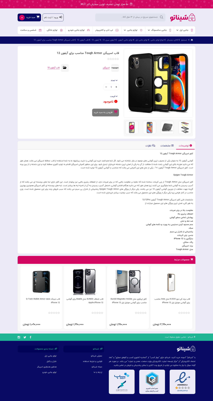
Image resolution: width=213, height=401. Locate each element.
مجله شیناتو (97, 367)
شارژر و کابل (51, 361)
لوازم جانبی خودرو (77, 30)
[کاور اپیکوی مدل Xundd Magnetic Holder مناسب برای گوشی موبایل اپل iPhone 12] (128, 282)
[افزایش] (116, 87)
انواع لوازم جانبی (157, 40)
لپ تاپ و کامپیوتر (104, 30)
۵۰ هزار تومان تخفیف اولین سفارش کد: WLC (105, 4)
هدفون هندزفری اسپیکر (46, 367)
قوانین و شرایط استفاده (92, 361)
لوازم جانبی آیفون (125, 40)
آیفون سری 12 (109, 40)
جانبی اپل (185, 30)
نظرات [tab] (148, 145)
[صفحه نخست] (192, 40)
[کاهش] (106, 87)
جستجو (184, 40)
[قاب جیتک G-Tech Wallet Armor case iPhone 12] (41, 282)
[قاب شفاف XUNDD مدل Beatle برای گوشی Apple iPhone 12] (84, 282)
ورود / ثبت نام (51, 17)
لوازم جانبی (133, 30)
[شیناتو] (182, 17)
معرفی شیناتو (96, 356)
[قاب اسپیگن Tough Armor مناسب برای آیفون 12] (158, 83)
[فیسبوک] (30, 338)
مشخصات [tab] (165, 145)
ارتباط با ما (98, 372)
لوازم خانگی (53, 30)
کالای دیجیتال (172, 40)
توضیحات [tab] (184, 145)
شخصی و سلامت (29, 30)
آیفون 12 (95, 40)
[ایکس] (24, 338)
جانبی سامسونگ (159, 30)
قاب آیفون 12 (83, 40)
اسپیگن (106, 67)
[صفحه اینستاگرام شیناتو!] (19, 338)
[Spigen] (115, 67)
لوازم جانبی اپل (142, 40)
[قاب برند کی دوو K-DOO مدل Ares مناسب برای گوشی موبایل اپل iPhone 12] (171, 282)
